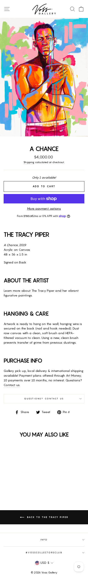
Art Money (73, 375)
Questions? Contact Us (44, 398)
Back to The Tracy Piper (47, 517)
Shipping (28, 162)
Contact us (12, 385)
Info (44, 539)
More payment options (44, 209)
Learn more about (18, 291)
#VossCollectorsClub (44, 552)
